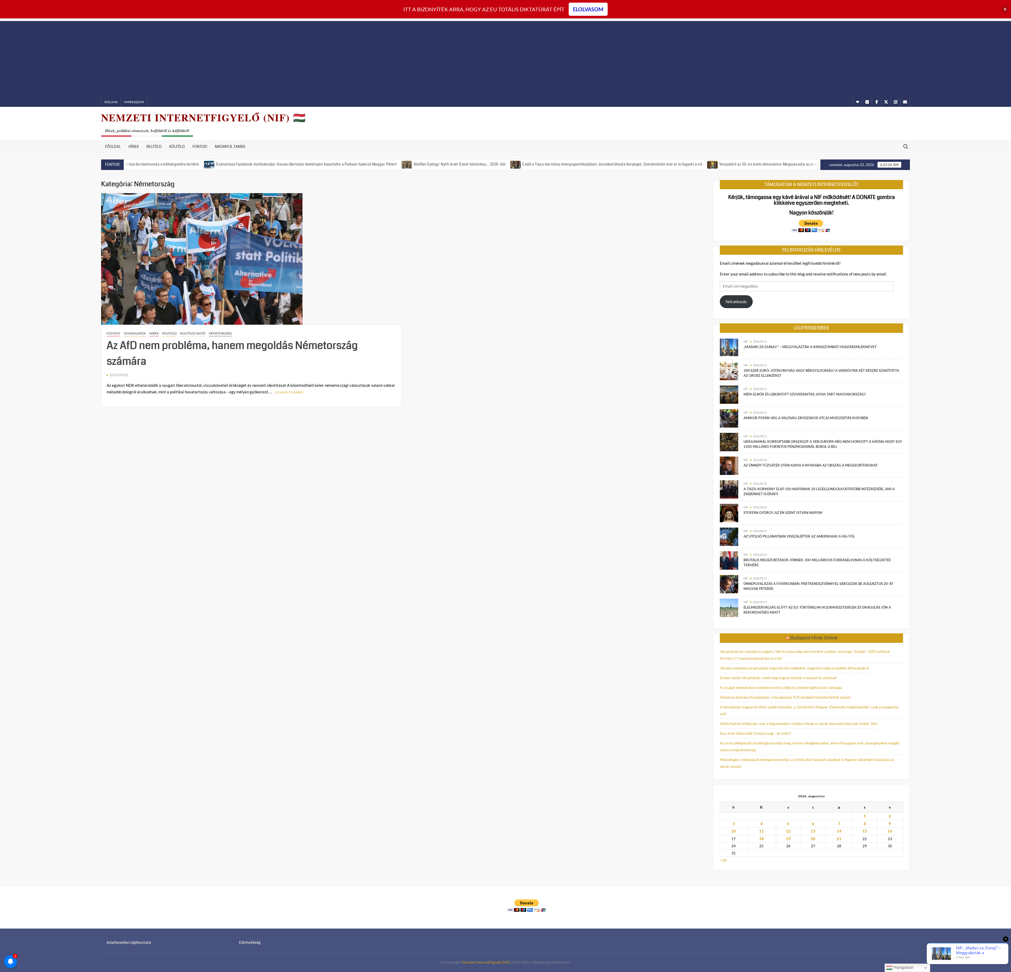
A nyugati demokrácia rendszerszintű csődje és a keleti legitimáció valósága (781, 687)
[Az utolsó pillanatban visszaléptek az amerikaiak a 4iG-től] (729, 536)
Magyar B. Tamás (230, 146)
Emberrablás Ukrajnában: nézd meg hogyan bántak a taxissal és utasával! (778, 677)
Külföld (177, 146)
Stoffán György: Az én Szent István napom (783, 512)
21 (839, 838)
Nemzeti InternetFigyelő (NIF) (486, 962)
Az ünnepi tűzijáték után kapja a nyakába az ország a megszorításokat (811, 465)
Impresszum (134, 102)
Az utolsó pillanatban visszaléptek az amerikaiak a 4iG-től (799, 536)
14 (839, 831)
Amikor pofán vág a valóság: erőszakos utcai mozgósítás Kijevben (806, 418)
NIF (746, 341)
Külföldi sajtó (192, 333)
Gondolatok (135, 333)
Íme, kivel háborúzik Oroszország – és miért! (755, 733)
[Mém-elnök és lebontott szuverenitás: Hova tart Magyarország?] (729, 394)
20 (813, 838)
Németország (220, 333)
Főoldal (113, 146)
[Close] (1005, 9)
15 (864, 831)
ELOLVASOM (588, 9)
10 (733, 831)
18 (761, 838)
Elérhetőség (250, 942)
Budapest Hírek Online (813, 637)
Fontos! (199, 146)
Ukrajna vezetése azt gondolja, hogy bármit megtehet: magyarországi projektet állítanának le (794, 668)
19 (788, 838)
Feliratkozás (736, 301)
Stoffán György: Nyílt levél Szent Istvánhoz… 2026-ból (410, 164)
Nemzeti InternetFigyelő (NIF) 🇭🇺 (203, 117)
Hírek (133, 146)
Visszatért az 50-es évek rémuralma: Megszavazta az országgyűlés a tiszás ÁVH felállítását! (748, 164)
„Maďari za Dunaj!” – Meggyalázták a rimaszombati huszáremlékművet (810, 347)
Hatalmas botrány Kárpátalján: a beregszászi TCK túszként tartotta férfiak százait (785, 697)
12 (788, 831)
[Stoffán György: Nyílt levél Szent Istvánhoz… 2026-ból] (358, 164)
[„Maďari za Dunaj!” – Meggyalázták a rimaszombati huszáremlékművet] (729, 346)
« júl (723, 860)
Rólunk (111, 102)
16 (890, 831)
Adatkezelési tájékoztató (128, 942)
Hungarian (903, 967)
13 (813, 831)
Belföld (154, 146)
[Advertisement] (505, 58)
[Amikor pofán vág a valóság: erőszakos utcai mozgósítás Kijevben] (729, 417)
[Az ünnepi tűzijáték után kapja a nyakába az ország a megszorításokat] (729, 465)
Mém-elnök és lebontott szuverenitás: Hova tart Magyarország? (805, 394)
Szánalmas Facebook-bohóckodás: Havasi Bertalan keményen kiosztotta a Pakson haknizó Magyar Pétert (257, 164)
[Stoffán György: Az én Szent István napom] (729, 512)
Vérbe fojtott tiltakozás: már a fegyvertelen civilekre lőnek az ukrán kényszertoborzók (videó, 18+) (799, 723)
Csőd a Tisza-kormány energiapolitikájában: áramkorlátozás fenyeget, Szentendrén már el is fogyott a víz (563, 164)
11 (761, 831)
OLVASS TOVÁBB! (289, 392)
